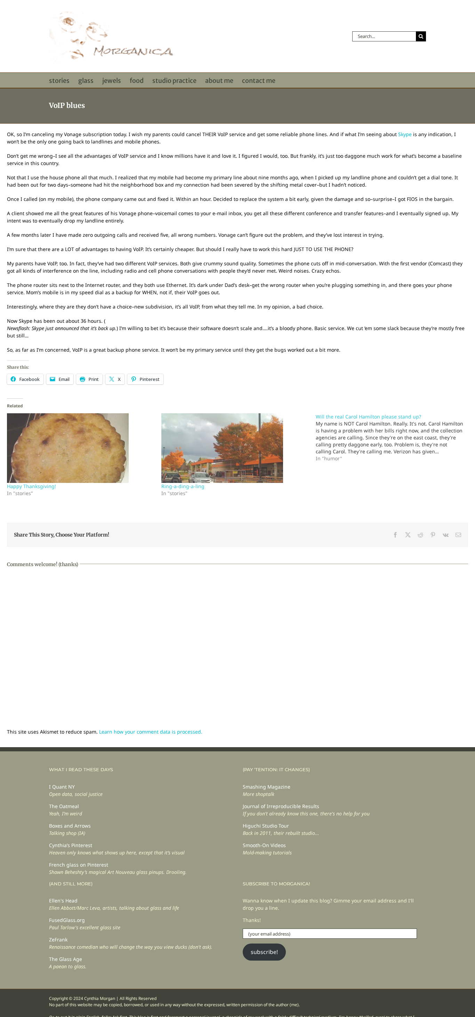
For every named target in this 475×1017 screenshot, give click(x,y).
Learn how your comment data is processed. (150, 731)
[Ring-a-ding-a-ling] (235, 448)
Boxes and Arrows (70, 825)
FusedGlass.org (67, 920)
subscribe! (264, 952)
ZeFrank (58, 939)
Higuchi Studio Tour (266, 825)
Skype (405, 134)
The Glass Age (65, 959)
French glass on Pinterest (78, 864)
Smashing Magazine (266, 786)
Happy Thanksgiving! (31, 486)
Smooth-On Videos (264, 845)
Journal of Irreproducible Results (281, 806)
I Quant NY (62, 786)
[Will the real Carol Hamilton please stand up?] (393, 437)
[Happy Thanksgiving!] (80, 448)
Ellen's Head (63, 900)
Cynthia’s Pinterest (70, 845)
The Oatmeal (64, 806)
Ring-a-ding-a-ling (182, 486)
